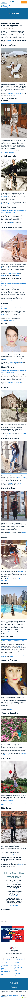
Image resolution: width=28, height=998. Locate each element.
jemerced (6, 142)
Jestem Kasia (4, 218)
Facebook (11, 93)
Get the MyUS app (14, 983)
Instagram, (9, 300)
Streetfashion (18, 699)
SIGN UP (24, 2)
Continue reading (14, 882)
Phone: (9, 959)
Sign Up (2, 968)
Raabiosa (3, 479)
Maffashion (4, 196)
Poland (9, 40)
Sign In (17, 912)
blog (14, 95)
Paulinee (20, 571)
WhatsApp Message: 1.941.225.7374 (14, 953)
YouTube (24, 151)
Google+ (15, 924)
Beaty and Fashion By (21, 477)
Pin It (13, 924)
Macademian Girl (5, 268)
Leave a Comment (7, 912)
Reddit (8, 924)
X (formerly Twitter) (14, 982)
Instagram (18, 93)
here (14, 384)
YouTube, (9, 224)
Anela (4, 359)
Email (10, 924)
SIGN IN (4, 2)
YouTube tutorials (13, 362)
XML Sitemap (14, 987)
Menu (25, 5)
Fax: (19, 959)
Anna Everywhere (8, 800)
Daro (15, 525)
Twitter (11, 656)
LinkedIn (17, 924)
